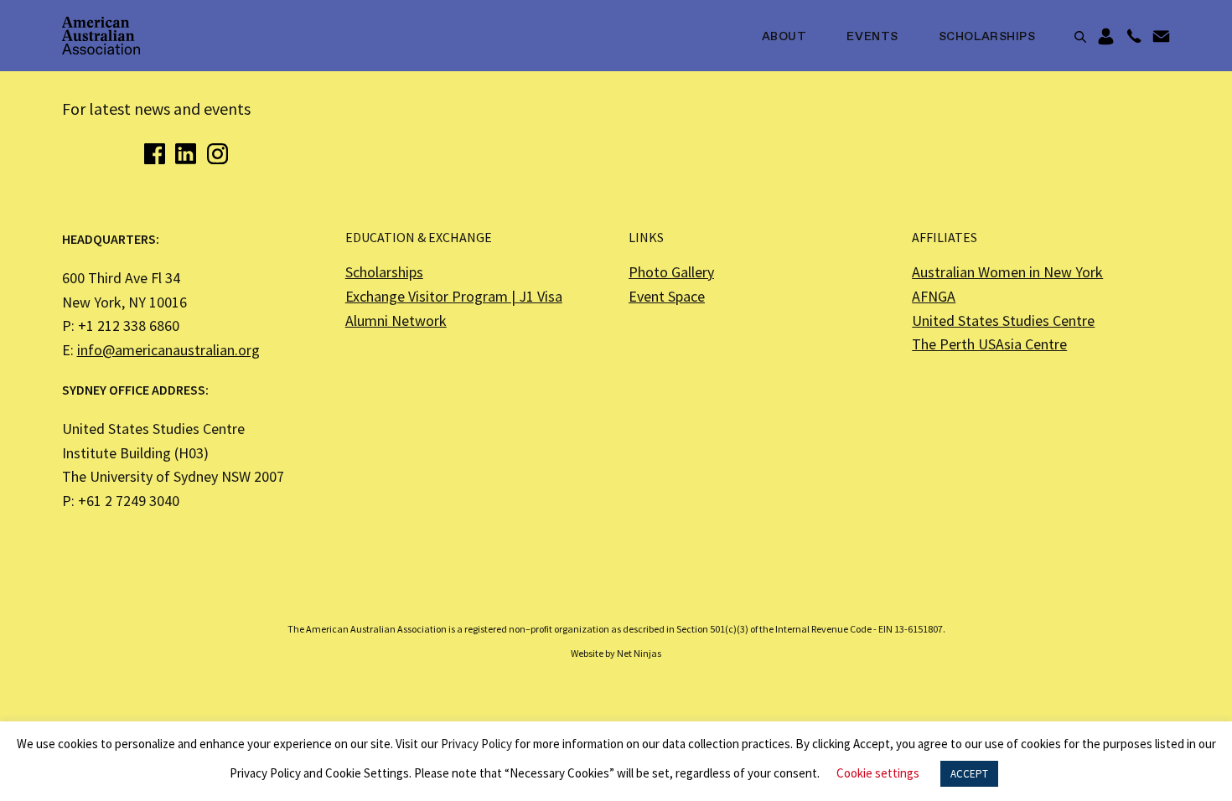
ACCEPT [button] (969, 774)
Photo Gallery (671, 272)
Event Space (667, 296)
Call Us (1133, 37)
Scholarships (987, 37)
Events (872, 37)
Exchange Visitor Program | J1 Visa (453, 296)
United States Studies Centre (1003, 320)
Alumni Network (396, 320)
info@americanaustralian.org (168, 349)
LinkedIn (185, 153)
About (784, 37)
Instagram (217, 153)
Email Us (1161, 37)
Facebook (154, 153)
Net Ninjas (639, 653)
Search (1080, 37)
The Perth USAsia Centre (989, 344)
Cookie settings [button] (877, 773)
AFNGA (933, 296)
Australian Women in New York (1007, 272)
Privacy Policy (476, 744)
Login (1106, 37)
